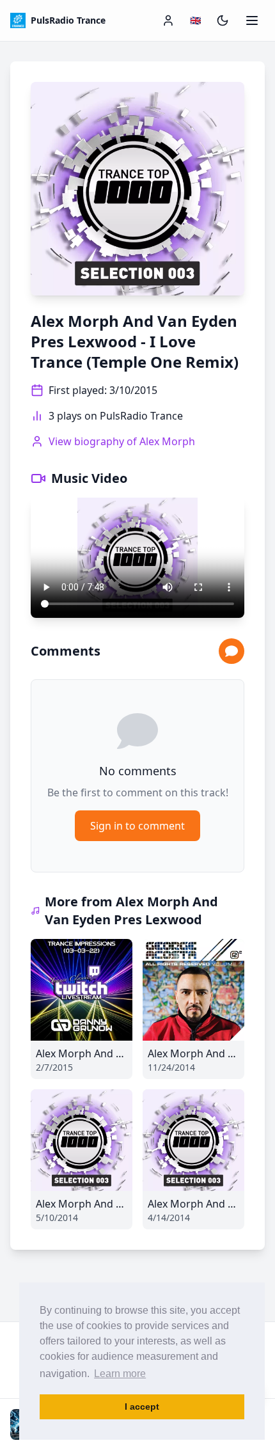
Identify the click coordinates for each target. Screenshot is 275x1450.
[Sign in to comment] (231, 651)
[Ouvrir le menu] (252, 20)
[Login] (168, 20)
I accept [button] (142, 1406)
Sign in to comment (137, 826)
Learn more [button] (120, 1373)
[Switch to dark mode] (222, 20)
